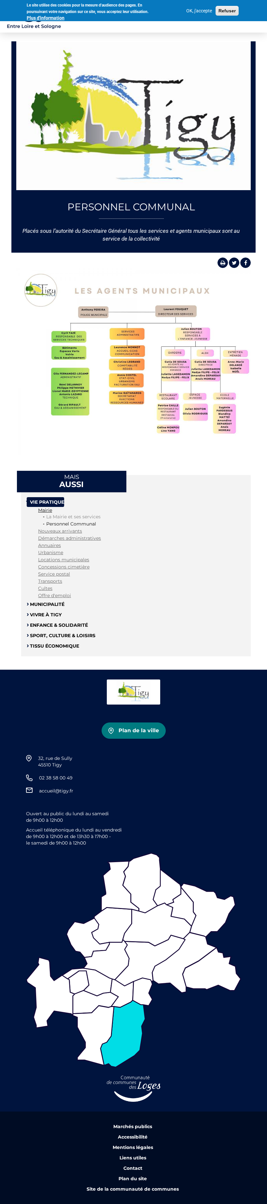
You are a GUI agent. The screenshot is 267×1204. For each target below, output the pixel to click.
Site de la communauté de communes (133, 1189)
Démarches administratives (69, 538)
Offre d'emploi (54, 595)
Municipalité (47, 604)
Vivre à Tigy (46, 615)
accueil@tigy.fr (56, 791)
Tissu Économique (54, 646)
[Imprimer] (223, 263)
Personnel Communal (71, 524)
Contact (132, 1168)
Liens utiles (132, 1158)
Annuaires (49, 545)
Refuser (227, 10)
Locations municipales (63, 560)
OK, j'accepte (199, 10)
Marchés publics (132, 1126)
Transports (50, 581)
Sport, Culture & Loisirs (62, 635)
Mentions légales (133, 1147)
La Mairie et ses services (73, 517)
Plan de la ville (139, 730)
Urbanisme (50, 552)
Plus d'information (45, 18)
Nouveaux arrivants (60, 531)
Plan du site (133, 1179)
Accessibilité (133, 1137)
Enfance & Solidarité (59, 625)
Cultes (45, 588)
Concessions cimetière (64, 567)
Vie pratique (47, 502)
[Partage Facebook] (245, 263)
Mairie (45, 510)
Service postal (54, 574)
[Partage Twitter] (234, 263)
